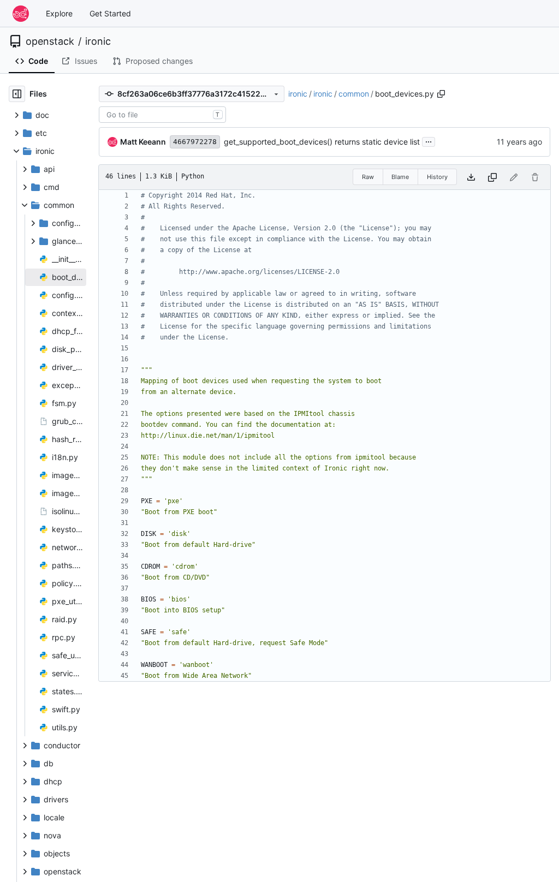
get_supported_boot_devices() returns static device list (322, 141)
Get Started (110, 13)
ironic (98, 41)
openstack (50, 41)
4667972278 (195, 142)
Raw (368, 177)
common (353, 93)
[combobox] (162, 114)
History (437, 177)
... (428, 140)
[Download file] (471, 177)
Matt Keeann (143, 141)
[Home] (20, 13)
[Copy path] (441, 94)
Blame (400, 177)
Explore (59, 13)
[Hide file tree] (17, 94)
